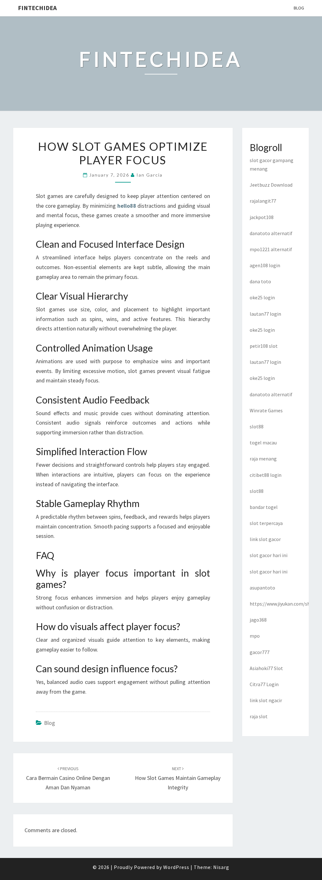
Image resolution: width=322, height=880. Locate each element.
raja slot (259, 716)
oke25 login (262, 297)
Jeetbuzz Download (271, 185)
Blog (299, 8)
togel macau (263, 442)
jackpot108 (262, 217)
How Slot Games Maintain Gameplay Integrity (177, 778)
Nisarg (221, 867)
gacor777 (259, 652)
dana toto (260, 281)
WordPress (176, 867)
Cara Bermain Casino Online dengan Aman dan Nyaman (68, 778)
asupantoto (262, 587)
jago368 (258, 620)
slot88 (257, 426)
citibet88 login (265, 475)
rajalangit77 (263, 201)
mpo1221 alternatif (271, 249)
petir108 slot (264, 346)
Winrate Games (266, 410)
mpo (255, 636)
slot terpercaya (266, 523)
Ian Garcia (149, 175)
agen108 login (265, 265)
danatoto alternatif (271, 233)
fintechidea (37, 8)
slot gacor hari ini (268, 555)
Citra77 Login (264, 684)
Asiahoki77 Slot (266, 668)
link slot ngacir (266, 700)
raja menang (263, 458)
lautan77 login (265, 314)
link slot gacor (265, 539)
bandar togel (264, 507)
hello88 (126, 205)
